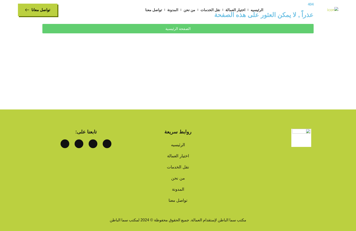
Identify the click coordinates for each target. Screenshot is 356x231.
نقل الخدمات (210, 10)
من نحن (189, 10)
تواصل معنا (153, 10)
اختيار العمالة (235, 10)
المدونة (172, 10)
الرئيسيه (257, 10)
